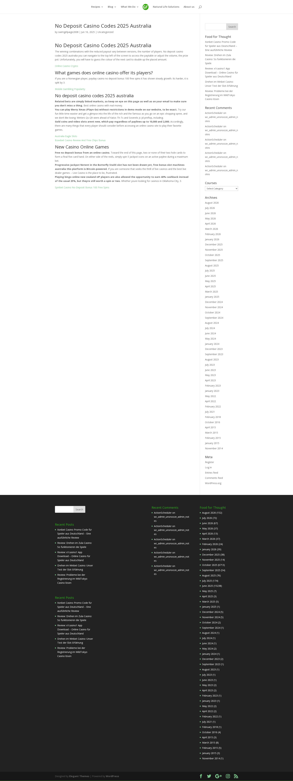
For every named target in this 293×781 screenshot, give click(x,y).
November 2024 (214, 307)
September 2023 (214, 354)
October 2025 (212, 255)
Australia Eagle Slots (66, 136)
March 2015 (211, 432)
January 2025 (212, 296)
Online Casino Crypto (66, 66)
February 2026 (213, 234)
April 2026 (210, 223)
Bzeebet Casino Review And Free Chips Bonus (80, 140)
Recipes (95, 7)
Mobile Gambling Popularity (70, 89)
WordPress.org (213, 483)
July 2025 (210, 270)
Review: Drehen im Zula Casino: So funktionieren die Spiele (220, 59)
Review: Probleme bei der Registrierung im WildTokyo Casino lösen (220, 95)
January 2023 (212, 390)
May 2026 (210, 218)
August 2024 (212, 322)
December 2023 (214, 349)
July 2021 (210, 411)
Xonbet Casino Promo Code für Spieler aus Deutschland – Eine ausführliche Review (221, 46)
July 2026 (210, 208)
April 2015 (210, 427)
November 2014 (214, 448)
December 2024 (214, 302)
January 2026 (212, 239)
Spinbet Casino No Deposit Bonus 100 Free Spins (82, 187)
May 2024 (210, 338)
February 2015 (213, 437)
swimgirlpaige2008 (68, 32)
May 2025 (210, 281)
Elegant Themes (79, 776)
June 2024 (210, 333)
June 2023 (210, 370)
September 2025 (214, 260)
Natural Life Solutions (166, 7)
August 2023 (212, 359)
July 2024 (210, 328)
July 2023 (210, 364)
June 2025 (210, 275)
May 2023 (210, 375)
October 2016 (212, 422)
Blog (110, 7)
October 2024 (212, 312)
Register (209, 462)
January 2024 (212, 343)
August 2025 (212, 265)
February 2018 (213, 417)
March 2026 (211, 228)
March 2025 (211, 291)
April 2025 (210, 286)
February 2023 (213, 385)
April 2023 (210, 380)
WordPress (112, 776)
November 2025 (214, 249)
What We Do (128, 7)
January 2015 (212, 443)
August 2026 (212, 202)
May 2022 (210, 396)
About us (189, 7)
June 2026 (210, 213)
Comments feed (214, 477)
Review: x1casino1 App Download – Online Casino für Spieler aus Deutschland (221, 72)
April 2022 (210, 401)
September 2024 (214, 317)
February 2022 (213, 406)
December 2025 (214, 244)
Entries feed (211, 472)
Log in (208, 467)
